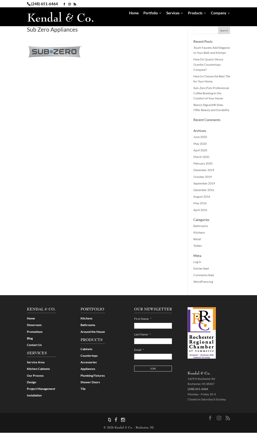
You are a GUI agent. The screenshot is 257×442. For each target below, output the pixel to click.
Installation (34, 395)
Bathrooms (200, 226)
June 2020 (200, 137)
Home (134, 13)
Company (218, 13)
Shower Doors (90, 382)
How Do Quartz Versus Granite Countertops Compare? (208, 64)
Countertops (89, 355)
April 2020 (200, 150)
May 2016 (200, 203)
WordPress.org (203, 281)
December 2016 (203, 190)
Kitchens (199, 232)
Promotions (35, 331)
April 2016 (200, 210)
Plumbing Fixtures (93, 375)
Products (195, 13)
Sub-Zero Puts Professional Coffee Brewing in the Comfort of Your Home (211, 93)
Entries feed (201, 268)
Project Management (41, 388)
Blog (30, 338)
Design (31, 382)
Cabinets (86, 349)
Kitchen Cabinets (38, 368)
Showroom (34, 325)
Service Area (35, 362)
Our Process (35, 375)
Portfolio (150, 13)
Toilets (197, 245)
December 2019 (203, 170)
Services (172, 13)
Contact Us (34, 345)
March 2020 (201, 157)
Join (153, 368)
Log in (197, 262)
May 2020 (200, 143)
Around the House (93, 331)
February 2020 (202, 163)
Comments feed (203, 275)
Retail (197, 239)
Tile (83, 388)
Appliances (88, 368)
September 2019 (204, 183)
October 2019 (202, 176)
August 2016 (201, 196)
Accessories (89, 362)
